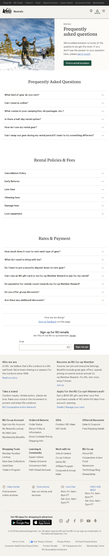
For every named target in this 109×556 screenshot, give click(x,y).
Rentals (18, 11)
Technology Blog (91, 469)
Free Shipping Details (93, 428)
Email (21, 341)
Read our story (9, 377)
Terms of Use (18, 541)
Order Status (35, 424)
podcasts (95, 521)
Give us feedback (47, 321)
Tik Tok (68, 521)
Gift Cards (61, 428)
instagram (61, 521)
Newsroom (88, 465)
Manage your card (74, 407)
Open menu (103, 11)
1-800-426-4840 (95, 488)
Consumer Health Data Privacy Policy (21, 546)
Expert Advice (36, 457)
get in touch (83, 54)
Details (73, 335)
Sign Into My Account (13, 424)
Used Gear (7, 465)
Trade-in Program (11, 469)
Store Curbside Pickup (41, 436)
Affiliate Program (64, 466)
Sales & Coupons (91, 424)
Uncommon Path (38, 465)
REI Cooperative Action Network (19, 407)
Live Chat (70, 486)
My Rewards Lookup (13, 428)
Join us (60, 385)
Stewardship (88, 474)
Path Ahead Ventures (40, 469)
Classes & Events (37, 461)
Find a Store (43, 486)
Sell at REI (61, 461)
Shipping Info (36, 440)
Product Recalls (50, 546)
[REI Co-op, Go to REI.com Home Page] (6, 11)
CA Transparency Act (72, 546)
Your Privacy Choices (42, 541)
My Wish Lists (9, 432)
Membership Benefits (13, 437)
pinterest (81, 521)
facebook (74, 521)
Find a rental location (77, 63)
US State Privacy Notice (86, 541)
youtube (88, 521)
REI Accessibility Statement (54, 549)
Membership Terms (95, 546)
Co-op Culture (63, 457)
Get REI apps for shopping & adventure (32, 516)
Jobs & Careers (63, 453)
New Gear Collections (13, 461)
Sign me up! (82, 346)
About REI (87, 453)
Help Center (13, 486)
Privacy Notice (63, 541)
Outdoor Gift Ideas (65, 424)
